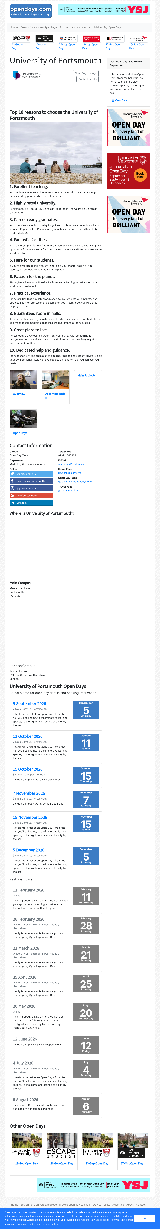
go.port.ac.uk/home (69, 472)
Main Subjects (86, 375)
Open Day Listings (86, 73)
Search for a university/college (39, 27)
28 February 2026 (29, 919)
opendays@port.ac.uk (71, 464)
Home (14, 27)
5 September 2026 (29, 703)
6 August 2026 (25, 1099)
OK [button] (144, 1218)
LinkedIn (22, 502)
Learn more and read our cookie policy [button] (36, 1224)
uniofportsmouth (27, 495)
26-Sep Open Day (61, 1163)
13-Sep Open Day (26, 1163)
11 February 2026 (29, 890)
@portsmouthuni (26, 473)
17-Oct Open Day (132, 1163)
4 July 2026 (23, 1063)
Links (107, 1204)
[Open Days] (23, 419)
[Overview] (23, 379)
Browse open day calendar (75, 27)
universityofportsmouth (31, 481)
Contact (141, 1204)
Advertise (118, 1204)
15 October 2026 (28, 769)
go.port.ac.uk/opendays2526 (75, 481)
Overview (19, 394)
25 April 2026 (24, 977)
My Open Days (112, 27)
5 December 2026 (28, 850)
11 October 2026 (28, 736)
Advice (97, 27)
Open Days (20, 433)
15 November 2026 (30, 817)
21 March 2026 (26, 948)
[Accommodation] (56, 379)
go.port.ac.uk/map (69, 490)
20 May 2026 (24, 1006)
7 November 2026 (29, 793)
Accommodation (55, 395)
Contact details (87, 79)
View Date (120, 100)
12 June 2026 (25, 1039)
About (130, 1204)
